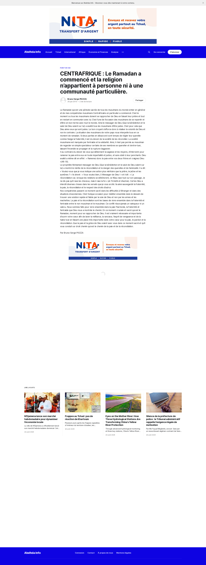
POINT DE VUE (65, 68)
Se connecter (159, 52)
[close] (203, 3)
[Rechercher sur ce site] (149, 52)
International (69, 52)
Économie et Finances (98, 52)
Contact (91, 553)
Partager (139, 100)
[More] (123, 52)
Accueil (49, 52)
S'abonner (174, 52)
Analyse (114, 52)
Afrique (82, 52)
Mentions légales (123, 553)
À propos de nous (105, 553)
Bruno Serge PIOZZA (77, 99)
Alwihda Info (32, 52)
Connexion (79, 553)
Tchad (58, 52)
